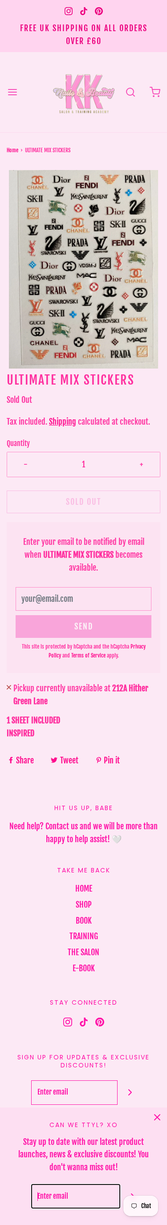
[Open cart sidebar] (155, 92)
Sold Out (84, 502)
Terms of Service (88, 655)
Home (12, 150)
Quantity (18, 443)
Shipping (62, 421)
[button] (83, 269)
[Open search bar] (130, 92)
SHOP (84, 904)
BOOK (84, 920)
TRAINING (83, 936)
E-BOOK (84, 968)
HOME (83, 888)
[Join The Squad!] (130, 1092)
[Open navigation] (12, 92)
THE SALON (83, 952)
